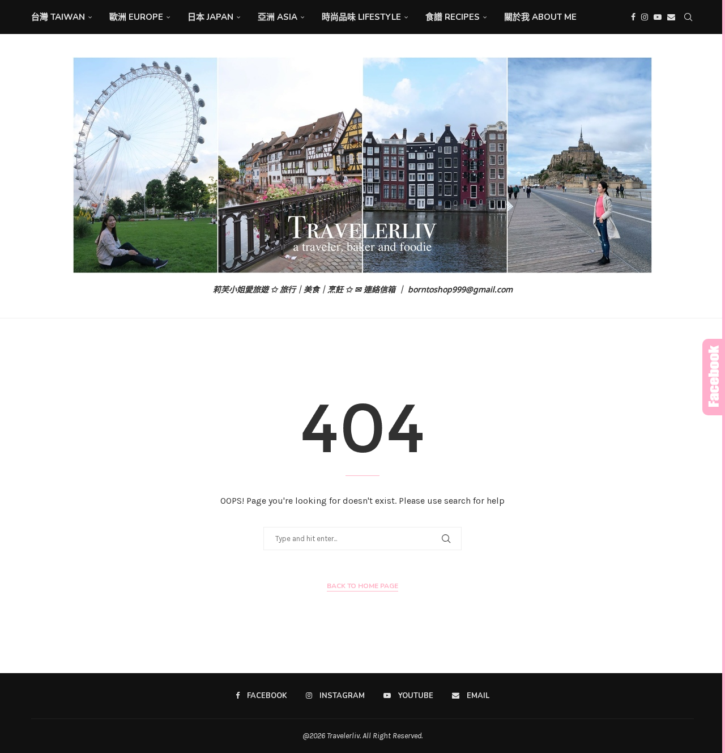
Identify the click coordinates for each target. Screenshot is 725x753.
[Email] (671, 17)
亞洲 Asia (277, 17)
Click (713, 377)
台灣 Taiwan (58, 17)
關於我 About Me (540, 17)
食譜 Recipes (452, 17)
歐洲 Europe (136, 17)
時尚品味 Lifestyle (361, 17)
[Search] (688, 17)
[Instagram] (644, 17)
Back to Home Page (362, 585)
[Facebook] (633, 17)
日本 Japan (210, 17)
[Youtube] (658, 17)
